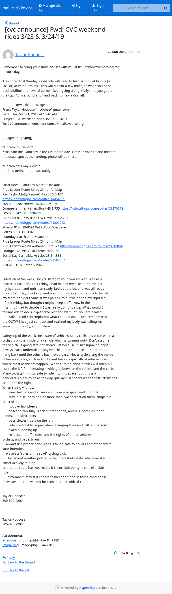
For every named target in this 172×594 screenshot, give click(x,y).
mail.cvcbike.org (17, 8)
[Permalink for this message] (138, 553)
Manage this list (50, 7)
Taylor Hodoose (30, 54)
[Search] (166, 8)
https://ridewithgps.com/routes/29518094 (91, 246)
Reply (10, 557)
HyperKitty (87, 587)
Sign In (77, 7)
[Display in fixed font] (132, 553)
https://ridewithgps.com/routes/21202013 (33, 222)
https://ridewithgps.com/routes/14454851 (33, 199)
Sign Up (98, 7)
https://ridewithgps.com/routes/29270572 (92, 208)
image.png (10, 545)
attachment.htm (14, 540)
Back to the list (17, 570)
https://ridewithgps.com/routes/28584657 (33, 260)
